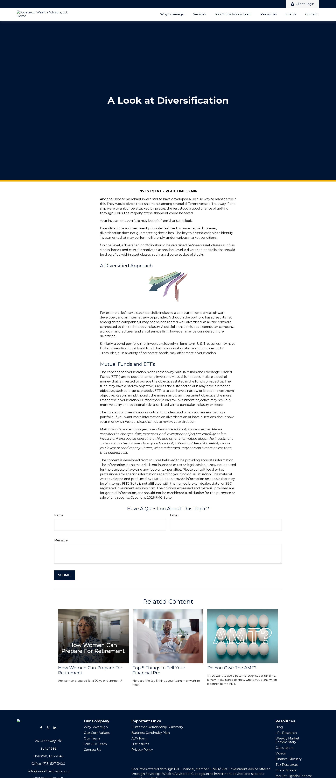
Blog (279, 727)
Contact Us (92, 750)
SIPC (224, 769)
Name (59, 515)
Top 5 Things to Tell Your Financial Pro (159, 670)
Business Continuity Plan (150, 733)
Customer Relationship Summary (157, 727)
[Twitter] (48, 727)
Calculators (284, 748)
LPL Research (286, 733)
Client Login (305, 4)
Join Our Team (95, 744)
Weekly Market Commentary (287, 740)
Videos (281, 753)
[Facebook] (41, 727)
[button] (172, 14)
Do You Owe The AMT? (232, 667)
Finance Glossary (289, 759)
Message (61, 540)
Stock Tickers (286, 770)
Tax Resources (287, 765)
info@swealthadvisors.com (48, 771)
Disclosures (140, 744)
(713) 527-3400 (53, 764)
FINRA (215, 769)
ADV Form (139, 738)
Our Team (92, 738)
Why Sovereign (96, 727)
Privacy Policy (142, 750)
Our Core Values (96, 733)
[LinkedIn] (54, 727)
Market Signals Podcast (294, 776)
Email (174, 515)
